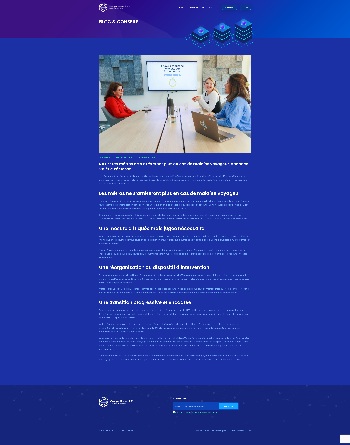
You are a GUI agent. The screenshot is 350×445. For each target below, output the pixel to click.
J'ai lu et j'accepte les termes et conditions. (197, 411)
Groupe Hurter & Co (126, 157)
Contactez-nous (197, 7)
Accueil (182, 7)
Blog (210, 7)
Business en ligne (147, 157)
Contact (229, 7)
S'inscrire (228, 406)
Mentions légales (219, 431)
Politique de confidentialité (240, 431)
